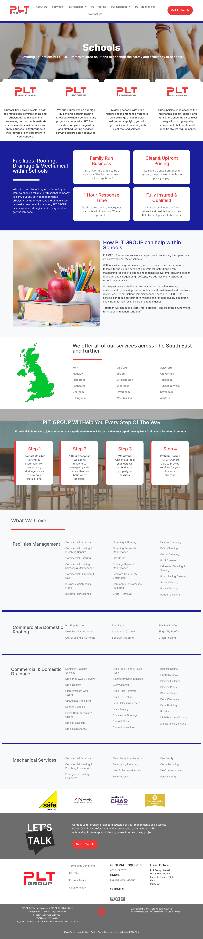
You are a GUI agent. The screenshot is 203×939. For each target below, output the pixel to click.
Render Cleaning (170, 594)
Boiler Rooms (121, 776)
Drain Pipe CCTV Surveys (80, 679)
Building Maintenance (78, 593)
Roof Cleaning (169, 560)
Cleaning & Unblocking (78, 701)
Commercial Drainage (125, 715)
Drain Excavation (75, 723)
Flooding (165, 711)
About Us (41, 6)
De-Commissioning (172, 770)
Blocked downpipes (124, 727)
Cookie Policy (77, 887)
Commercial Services (78, 542)
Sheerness (122, 385)
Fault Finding (168, 776)
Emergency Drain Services (128, 679)
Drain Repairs (73, 685)
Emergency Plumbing (126, 764)
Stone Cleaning (169, 582)
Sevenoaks (167, 391)
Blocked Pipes (168, 687)
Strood (120, 373)
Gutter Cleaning (170, 554)
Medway (78, 373)
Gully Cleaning (121, 685)
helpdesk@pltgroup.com (122, 880)
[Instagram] (123, 899)
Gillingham (79, 398)
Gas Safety (167, 758)
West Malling (124, 398)
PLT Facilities (76, 6)
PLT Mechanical (145, 6)
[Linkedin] (112, 899)
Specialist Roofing (123, 637)
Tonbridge (166, 379)
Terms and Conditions (82, 865)
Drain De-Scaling (123, 697)
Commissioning (170, 764)
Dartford (121, 367)
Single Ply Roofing (170, 631)
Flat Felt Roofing (169, 625)
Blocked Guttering (170, 681)
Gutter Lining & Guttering (80, 637)
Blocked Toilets (169, 693)
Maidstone (79, 379)
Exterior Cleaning (171, 542)
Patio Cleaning (169, 548)
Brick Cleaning (169, 588)
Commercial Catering (78, 558)
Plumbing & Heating (125, 542)
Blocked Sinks (121, 721)
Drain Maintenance (76, 729)
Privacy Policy (77, 880)
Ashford (165, 398)
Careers (74, 873)
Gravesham (167, 373)
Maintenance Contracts (173, 723)
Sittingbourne (124, 379)
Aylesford (166, 367)
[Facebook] (117, 899)
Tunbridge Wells (170, 385)
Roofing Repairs (75, 625)
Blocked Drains (169, 669)
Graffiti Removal (123, 593)
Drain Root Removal (124, 691)
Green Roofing (168, 637)
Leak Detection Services (126, 703)
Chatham (78, 391)
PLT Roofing (98, 6)
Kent (75, 367)
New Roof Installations (79, 631)
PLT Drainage (119, 6)
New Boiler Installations (127, 770)
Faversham (123, 391)
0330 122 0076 (118, 870)
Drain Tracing (121, 709)
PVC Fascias (119, 625)
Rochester (79, 385)
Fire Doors (119, 558)
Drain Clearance (170, 699)
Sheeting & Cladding (124, 631)
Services (57, 6)
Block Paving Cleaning (173, 576)
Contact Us (95, 14)
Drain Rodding (168, 705)
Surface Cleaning (75, 707)
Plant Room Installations (127, 758)
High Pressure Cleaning (173, 717)
